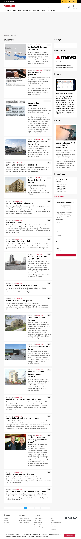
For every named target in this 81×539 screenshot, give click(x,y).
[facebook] (69, 518)
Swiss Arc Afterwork (39, 525)
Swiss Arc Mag (37, 520)
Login (65, 1)
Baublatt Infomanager (55, 522)
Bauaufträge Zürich (62, 191)
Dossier (43, 10)
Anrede (58, 229)
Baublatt (52, 518)
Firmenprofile (52, 10)
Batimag (52, 520)
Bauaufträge (17, 10)
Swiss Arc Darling (38, 527)
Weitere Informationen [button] (42, 536)
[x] (66, 518)
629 (18, 508)
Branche (58, 248)
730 (46, 508)
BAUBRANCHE (39, 45)
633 (33, 508)
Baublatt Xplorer (54, 527)
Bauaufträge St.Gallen (62, 190)
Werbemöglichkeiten (9, 1)
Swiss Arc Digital (38, 518)
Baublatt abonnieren (24, 522)
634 (36, 508)
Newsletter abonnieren (25, 520)
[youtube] (76, 518)
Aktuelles (8, 10)
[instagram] (71, 518)
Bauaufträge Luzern (62, 188)
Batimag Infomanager (55, 525)
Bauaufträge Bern (61, 186)
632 (29, 508)
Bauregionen (27, 10)
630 (22, 508)
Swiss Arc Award (38, 522)
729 (42, 508)
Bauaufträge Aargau (62, 184)
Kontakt (6, 520)
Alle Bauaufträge (59, 196)
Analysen (36, 10)
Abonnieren (73, 1)
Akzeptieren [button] (69, 535)
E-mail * (58, 222)
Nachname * (59, 242)
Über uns (6, 518)
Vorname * (58, 235)
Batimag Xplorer (54, 529)
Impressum (6, 522)
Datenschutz (7, 525)
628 (15, 508)
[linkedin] (74, 518)
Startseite (6, 35)
